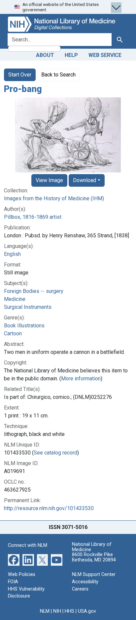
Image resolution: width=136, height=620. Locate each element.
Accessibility (85, 582)
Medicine (14, 299)
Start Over (19, 75)
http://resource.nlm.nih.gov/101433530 (49, 508)
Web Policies (21, 574)
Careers (80, 589)
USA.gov (87, 611)
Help (71, 55)
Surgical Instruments (27, 307)
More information (81, 378)
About (45, 55)
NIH (57, 611)
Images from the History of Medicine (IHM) (54, 198)
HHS (69, 611)
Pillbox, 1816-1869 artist (32, 217)
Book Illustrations (24, 325)
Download (84, 180)
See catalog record (55, 453)
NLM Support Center (94, 574)
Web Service (104, 55)
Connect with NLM (27, 545)
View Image (49, 180)
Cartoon (13, 333)
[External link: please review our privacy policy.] (13, 559)
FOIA (13, 582)
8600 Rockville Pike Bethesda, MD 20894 (94, 557)
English (12, 254)
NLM (45, 611)
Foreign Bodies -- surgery (33, 291)
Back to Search (58, 75)
